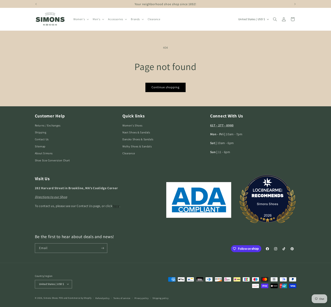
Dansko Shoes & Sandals (137, 139)
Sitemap (40, 146)
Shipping (40, 132)
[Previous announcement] (36, 4)
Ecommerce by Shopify (80, 297)
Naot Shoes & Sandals (136, 132)
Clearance (128, 153)
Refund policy (102, 298)
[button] (80, 19)
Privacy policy (141, 298)
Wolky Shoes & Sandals (137, 146)
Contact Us (42, 139)
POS (61, 297)
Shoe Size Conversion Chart (52, 160)
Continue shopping (166, 87)
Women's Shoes (132, 125)
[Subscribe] (102, 248)
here (116, 206)
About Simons (44, 153)
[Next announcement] (295, 4)
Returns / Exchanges (48, 125)
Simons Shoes (267, 203)
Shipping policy (160, 298)
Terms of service (121, 298)
